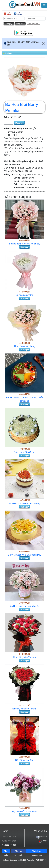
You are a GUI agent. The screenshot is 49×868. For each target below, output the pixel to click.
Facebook (43, 836)
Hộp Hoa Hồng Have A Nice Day (24, 606)
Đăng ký (9, 24)
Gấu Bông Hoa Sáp (24, 760)
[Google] (7, 13)
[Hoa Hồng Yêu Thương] (24, 632)
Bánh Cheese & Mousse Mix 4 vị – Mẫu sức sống (25, 399)
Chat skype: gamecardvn (37, 851)
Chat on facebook (18, 851)
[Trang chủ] (24, 4)
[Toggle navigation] (44, 5)
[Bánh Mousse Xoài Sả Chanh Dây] (24, 529)
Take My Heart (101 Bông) (24, 708)
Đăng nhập (20, 24)
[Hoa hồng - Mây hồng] (24, 321)
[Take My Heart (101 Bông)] (24, 683)
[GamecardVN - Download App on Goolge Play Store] (23, 32)
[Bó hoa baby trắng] (24, 270)
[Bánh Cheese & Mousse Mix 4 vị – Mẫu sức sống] (24, 372)
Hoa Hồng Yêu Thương (24, 657)
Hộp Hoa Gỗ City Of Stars (24, 811)
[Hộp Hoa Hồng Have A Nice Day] (24, 581)
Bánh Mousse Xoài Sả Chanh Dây (24, 554)
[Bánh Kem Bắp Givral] (24, 427)
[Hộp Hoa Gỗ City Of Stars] (24, 786)
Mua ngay (19, 122)
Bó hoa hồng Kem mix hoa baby (24, 243)
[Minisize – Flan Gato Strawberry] (24, 478)
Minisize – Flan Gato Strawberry (24, 503)
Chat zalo (6, 851)
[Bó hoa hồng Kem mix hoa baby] (24, 218)
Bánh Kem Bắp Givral (24, 452)
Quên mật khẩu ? (33, 23)
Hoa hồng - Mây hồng (24, 346)
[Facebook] (18, 13)
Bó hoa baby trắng (24, 294)
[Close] (43, 43)
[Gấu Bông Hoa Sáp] (24, 735)
